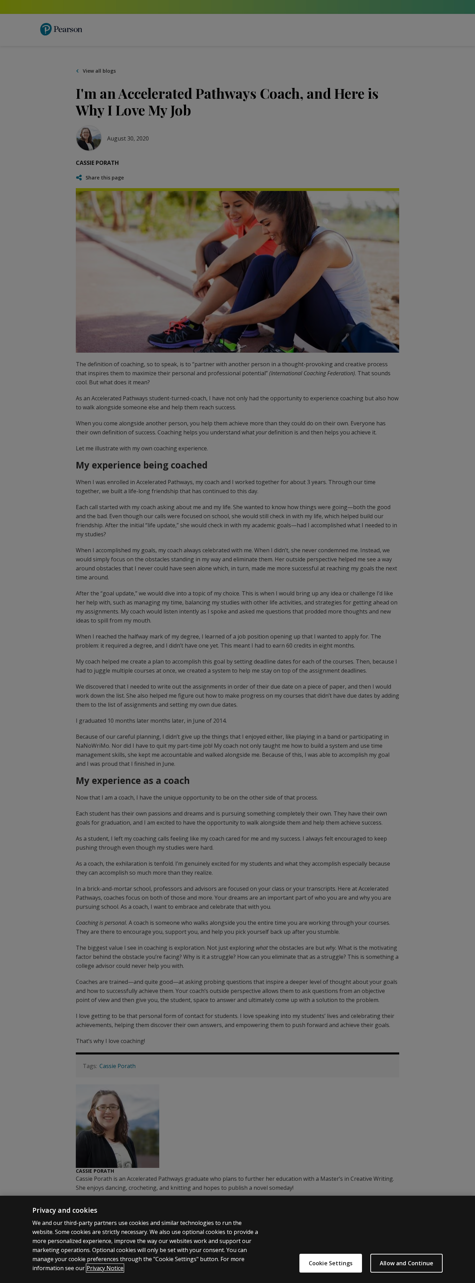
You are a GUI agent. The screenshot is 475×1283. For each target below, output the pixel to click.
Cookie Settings (331, 1263)
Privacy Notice (105, 1268)
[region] (237, 1239)
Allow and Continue (406, 1263)
